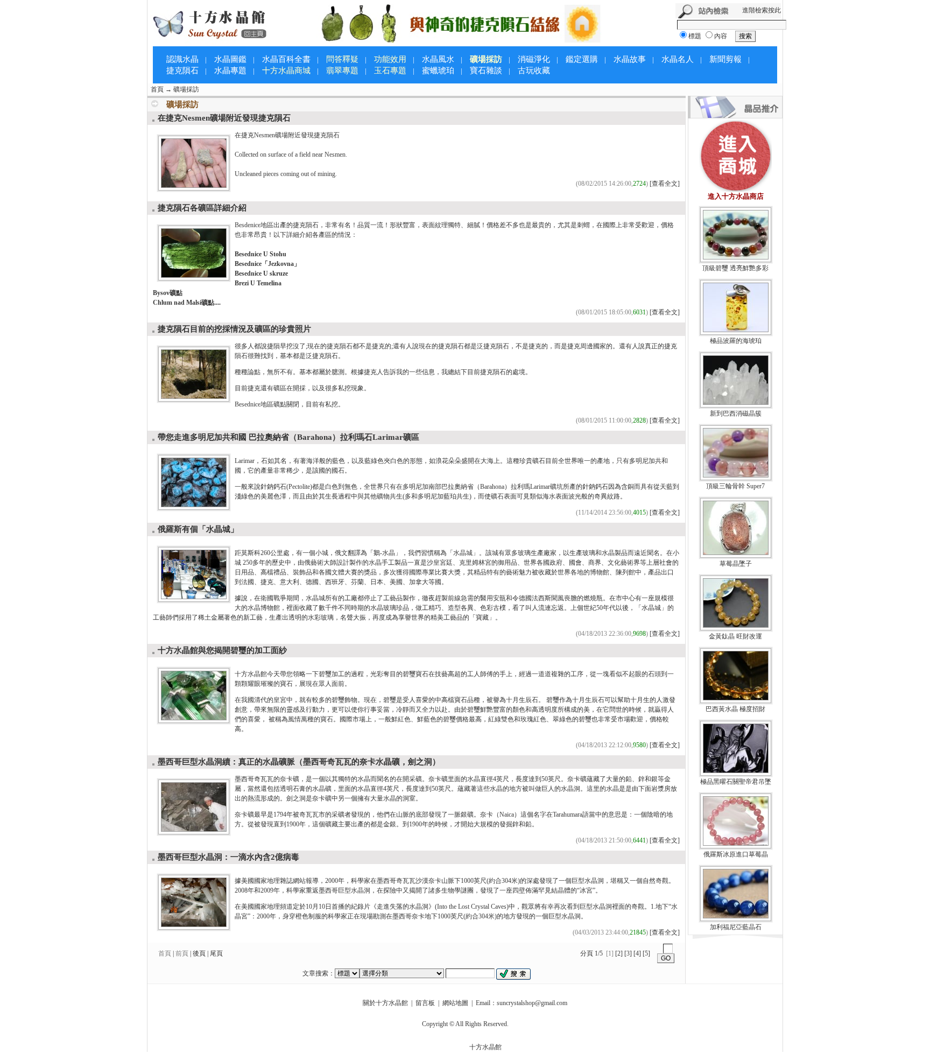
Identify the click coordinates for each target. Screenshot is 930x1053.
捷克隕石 (182, 70)
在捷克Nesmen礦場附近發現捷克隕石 (224, 118)
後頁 (199, 953)
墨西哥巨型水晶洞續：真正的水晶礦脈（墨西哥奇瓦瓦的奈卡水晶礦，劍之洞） (299, 761)
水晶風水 (438, 59)
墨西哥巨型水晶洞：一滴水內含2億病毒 (228, 857)
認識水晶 (182, 59)
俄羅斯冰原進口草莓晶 (735, 854)
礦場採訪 (186, 89)
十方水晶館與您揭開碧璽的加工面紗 (222, 650)
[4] (637, 953)
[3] (628, 953)
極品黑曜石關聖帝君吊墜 (735, 781)
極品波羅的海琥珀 (736, 341)
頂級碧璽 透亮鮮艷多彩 (735, 268)
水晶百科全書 (286, 59)
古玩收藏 (534, 70)
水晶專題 (230, 70)
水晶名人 (677, 59)
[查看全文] (665, 183)
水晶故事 (630, 59)
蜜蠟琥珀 (438, 70)
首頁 (157, 89)
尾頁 (216, 953)
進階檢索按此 (761, 10)
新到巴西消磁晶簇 (736, 413)
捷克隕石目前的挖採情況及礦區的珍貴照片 (234, 329)
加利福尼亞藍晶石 (736, 927)
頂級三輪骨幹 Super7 (735, 486)
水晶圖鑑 (230, 59)
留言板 (425, 1003)
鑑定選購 (582, 59)
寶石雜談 (486, 70)
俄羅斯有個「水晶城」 (198, 529)
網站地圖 (455, 1003)
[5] (646, 953)
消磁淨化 (534, 59)
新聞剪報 (725, 59)
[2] (619, 953)
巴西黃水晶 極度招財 (735, 709)
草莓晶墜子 (736, 563)
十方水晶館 (485, 1047)
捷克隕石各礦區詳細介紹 (202, 207)
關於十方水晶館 (385, 1003)
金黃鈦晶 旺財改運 (735, 636)
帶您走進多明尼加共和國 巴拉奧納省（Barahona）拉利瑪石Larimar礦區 (288, 437)
